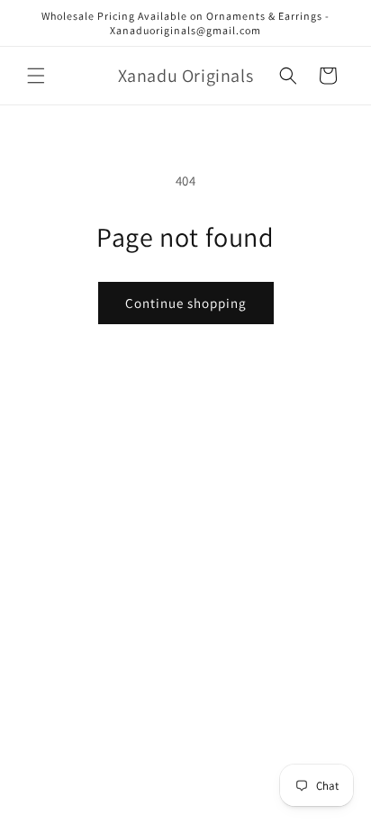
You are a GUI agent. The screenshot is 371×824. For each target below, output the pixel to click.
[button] (36, 75)
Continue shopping (186, 303)
